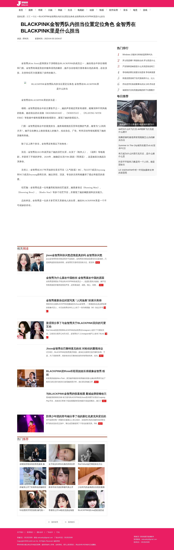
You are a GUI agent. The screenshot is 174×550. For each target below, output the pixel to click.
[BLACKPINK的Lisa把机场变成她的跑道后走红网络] (91, 499)
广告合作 (50, 532)
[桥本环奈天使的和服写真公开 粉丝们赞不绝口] (62, 476)
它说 (58, 532)
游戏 (145, 10)
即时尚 (26, 39)
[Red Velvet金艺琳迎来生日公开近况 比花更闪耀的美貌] (91, 453)
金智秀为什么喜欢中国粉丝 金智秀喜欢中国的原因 (75, 277)
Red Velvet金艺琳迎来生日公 (90, 464)
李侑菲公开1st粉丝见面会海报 (61, 510)
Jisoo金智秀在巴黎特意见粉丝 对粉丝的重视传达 (74, 348)
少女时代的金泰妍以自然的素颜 (91, 487)
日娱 (50, 10)
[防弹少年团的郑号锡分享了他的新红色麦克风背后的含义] (30, 423)
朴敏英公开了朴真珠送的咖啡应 (33, 487)
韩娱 (60, 10)
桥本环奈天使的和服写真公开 (61, 487)
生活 (70, 10)
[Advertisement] (62, 52)
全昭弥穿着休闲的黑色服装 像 (32, 464)
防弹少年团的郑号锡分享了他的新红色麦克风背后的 (76, 416)
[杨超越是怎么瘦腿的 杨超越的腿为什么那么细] (137, 113)
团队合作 (40, 532)
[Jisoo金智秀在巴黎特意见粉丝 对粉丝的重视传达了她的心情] (30, 356)
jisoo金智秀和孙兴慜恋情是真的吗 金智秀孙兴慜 (74, 255)
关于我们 (20, 532)
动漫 (92, 10)
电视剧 (81, 10)
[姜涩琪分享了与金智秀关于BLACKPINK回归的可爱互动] (30, 330)
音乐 (125, 10)
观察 (31, 10)
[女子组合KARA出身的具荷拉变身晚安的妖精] (62, 453)
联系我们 (30, 532)
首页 (21, 10)
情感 (101, 10)
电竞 (135, 10)
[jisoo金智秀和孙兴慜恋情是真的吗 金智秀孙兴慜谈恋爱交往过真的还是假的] (30, 262)
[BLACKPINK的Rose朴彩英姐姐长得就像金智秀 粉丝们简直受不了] (30, 378)
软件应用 (113, 10)
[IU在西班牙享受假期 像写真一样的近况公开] (33, 499)
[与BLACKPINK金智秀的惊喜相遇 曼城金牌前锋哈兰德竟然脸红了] (30, 401)
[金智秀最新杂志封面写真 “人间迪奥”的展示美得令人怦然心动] (30, 307)
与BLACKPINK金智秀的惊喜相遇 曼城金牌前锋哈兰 (76, 393)
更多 (97, 262)
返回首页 (54, 522)
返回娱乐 (71, 522)
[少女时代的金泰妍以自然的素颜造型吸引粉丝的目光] (91, 476)
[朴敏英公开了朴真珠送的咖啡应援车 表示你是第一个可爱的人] (33, 476)
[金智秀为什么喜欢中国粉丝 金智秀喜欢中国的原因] (30, 285)
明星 (40, 10)
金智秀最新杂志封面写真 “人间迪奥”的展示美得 (74, 300)
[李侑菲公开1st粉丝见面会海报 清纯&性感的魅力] (62, 499)
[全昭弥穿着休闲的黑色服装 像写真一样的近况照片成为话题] (33, 453)
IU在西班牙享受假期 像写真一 (32, 510)
